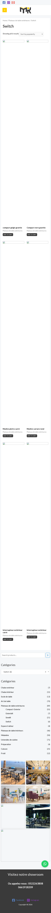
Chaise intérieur (7, 692)
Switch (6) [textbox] (24, 672)
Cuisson (4, 749)
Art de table (6, 701)
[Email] (13, 2)
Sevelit (8, 717)
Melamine (5, 735)
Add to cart (7, 234)
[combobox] (25, 672)
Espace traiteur (7, 726)
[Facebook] (4, 2)
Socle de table (6, 697)
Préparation (6, 744)
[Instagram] (8, 2)
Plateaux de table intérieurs (12, 731)
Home (5, 20)
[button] (44, 863)
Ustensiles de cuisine (9, 740)
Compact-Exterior (13, 709)
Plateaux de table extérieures (13, 706)
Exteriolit (9, 713)
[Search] (48, 655)
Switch (8, 722)
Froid (3, 753)
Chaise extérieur (7, 688)
